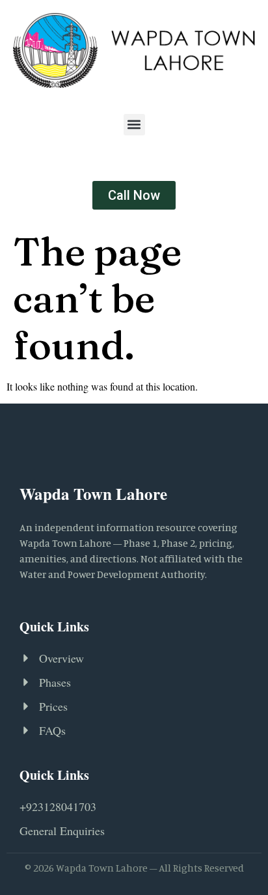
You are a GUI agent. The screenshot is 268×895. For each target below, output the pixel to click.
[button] (134, 124)
